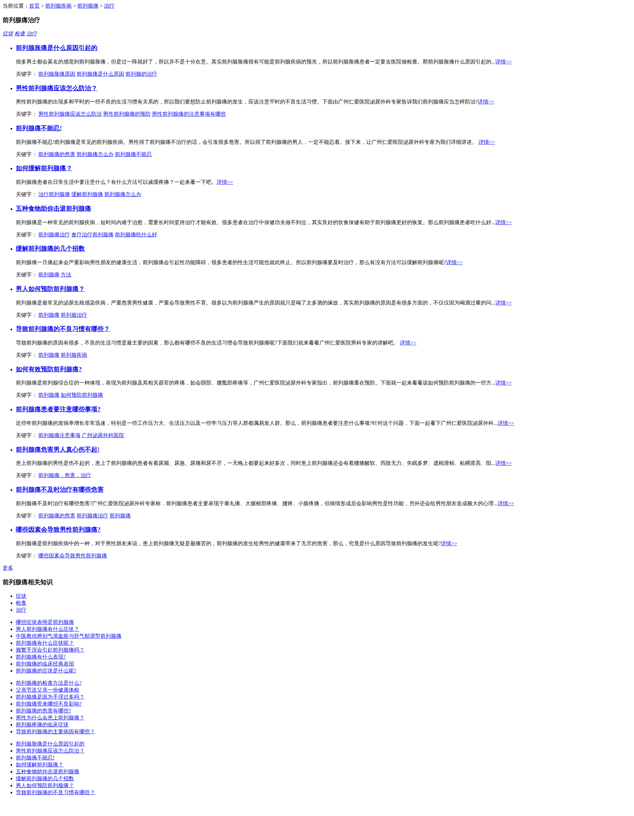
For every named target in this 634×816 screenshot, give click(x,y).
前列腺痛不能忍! (39, 128)
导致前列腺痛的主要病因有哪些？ (55, 731)
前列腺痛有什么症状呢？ (45, 643)
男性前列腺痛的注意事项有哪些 (189, 114)
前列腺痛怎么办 (95, 154)
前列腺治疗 (74, 315)
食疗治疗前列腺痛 (92, 234)
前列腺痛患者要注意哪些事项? (58, 409)
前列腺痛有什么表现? (41, 657)
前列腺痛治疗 (54, 234)
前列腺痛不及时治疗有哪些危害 (60, 489)
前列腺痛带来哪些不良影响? (49, 704)
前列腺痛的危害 (56, 154)
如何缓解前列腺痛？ (44, 168)
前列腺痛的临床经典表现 (45, 664)
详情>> (503, 61)
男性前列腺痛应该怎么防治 (70, 114)
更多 (8, 568)
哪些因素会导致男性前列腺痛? (58, 529)
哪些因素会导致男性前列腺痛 (72, 555)
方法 (66, 274)
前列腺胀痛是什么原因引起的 (56, 47)
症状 (8, 33)
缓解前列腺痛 (87, 194)
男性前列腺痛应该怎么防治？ (56, 88)
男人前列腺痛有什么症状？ (47, 629)
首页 (34, 6)
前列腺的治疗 (141, 74)
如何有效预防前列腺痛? (49, 369)
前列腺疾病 (58, 6)
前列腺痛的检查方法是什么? (49, 683)
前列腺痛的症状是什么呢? (46, 670)
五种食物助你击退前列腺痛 (53, 208)
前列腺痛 (87, 6)
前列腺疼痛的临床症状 (42, 724)
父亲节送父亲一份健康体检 (47, 690)
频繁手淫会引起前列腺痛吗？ (50, 650)
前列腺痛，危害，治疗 (64, 475)
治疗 (109, 6)
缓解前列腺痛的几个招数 (50, 248)
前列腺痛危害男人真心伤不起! (57, 449)
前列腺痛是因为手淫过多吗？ (50, 697)
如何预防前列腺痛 (82, 395)
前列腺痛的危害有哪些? (43, 711)
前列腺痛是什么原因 (100, 74)
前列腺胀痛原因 (56, 74)
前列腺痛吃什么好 (136, 234)
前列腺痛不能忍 (133, 154)
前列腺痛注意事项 (59, 435)
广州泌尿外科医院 (103, 435)
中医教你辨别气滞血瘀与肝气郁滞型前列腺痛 (69, 636)
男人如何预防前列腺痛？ (50, 288)
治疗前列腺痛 (54, 194)
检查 (20, 33)
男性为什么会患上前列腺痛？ (50, 717)
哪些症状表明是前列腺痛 (45, 622)
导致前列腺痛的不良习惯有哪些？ (63, 328)
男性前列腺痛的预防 (127, 114)
